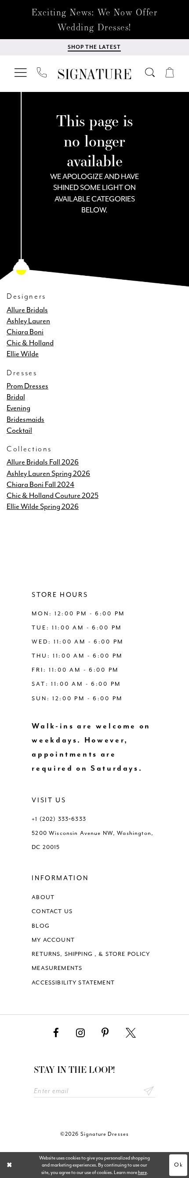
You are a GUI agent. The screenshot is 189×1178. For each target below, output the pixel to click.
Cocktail (19, 430)
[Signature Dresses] (94, 74)
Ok (178, 1164)
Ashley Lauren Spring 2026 (48, 473)
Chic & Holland (30, 343)
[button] (21, 72)
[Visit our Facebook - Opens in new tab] (56, 1033)
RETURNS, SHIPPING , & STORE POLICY (91, 954)
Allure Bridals (27, 310)
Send (148, 1091)
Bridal (16, 397)
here (142, 1172)
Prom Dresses (27, 386)
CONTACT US (52, 911)
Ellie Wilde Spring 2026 (43, 506)
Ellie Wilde (23, 354)
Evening (18, 408)
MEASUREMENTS (57, 968)
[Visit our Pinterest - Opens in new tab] (105, 1033)
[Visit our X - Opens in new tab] (131, 1033)
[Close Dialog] (9, 1165)
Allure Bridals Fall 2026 (43, 462)
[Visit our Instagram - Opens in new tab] (80, 1033)
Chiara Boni (25, 332)
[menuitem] (21, 72)
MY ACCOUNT (53, 940)
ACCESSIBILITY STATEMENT (73, 982)
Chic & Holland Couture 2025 (52, 495)
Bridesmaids (25, 419)
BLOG (41, 925)
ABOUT (43, 897)
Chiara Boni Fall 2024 (40, 484)
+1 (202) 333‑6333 (59, 819)
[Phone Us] (42, 72)
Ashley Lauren (28, 321)
